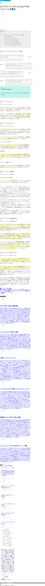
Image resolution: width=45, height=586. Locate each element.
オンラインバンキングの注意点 (11, 41)
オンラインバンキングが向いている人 (13, 44)
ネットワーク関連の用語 (6, 288)
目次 (1, 31)
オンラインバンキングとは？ (11, 38)
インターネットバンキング (16, 289)
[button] (11, 291)
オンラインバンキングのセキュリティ (18, 290)
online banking (7, 289)
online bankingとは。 (9, 36)
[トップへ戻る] (0, 584)
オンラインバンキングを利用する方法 (13, 43)
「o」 (2, 289)
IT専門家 (2, 578)
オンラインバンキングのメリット (12, 39)
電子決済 (28, 290)
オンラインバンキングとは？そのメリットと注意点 (13, 34)
